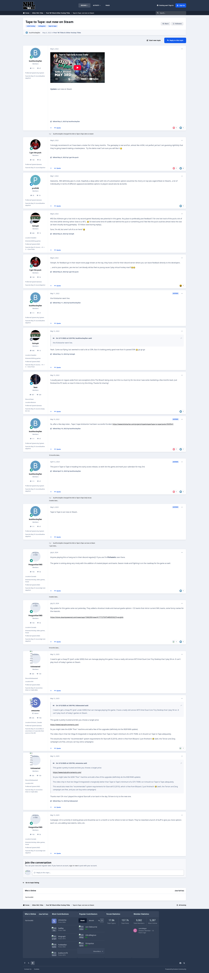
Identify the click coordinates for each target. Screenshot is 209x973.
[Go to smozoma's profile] (35, 702)
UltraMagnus (90, 935)
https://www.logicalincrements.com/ (64, 724)
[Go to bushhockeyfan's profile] (27, 32)
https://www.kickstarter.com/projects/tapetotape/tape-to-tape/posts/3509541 (143, 424)
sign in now (73, 866)
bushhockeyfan (34, 33)
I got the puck (35, 153)
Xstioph (35, 226)
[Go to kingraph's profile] (54, 937)
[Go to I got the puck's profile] (35, 144)
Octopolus (89, 943)
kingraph (62, 936)
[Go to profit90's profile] (35, 180)
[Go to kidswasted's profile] (35, 658)
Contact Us (27, 969)
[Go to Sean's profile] (35, 379)
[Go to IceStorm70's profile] (54, 954)
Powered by (175, 969)
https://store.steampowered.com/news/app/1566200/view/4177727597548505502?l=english (86, 617)
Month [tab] (91, 920)
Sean (35, 387)
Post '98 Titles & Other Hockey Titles (67, 33)
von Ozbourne (91, 927)
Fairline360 (29, 897)
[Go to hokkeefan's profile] (54, 945)
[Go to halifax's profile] (54, 929)
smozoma (35, 710)
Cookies (36, 969)
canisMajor (143, 928)
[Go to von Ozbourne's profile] (81, 928)
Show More (97, 951)
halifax (61, 928)
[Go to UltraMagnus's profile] (81, 936)
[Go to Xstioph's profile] (35, 218)
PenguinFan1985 (35, 564)
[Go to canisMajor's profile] (135, 930)
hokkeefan (62, 944)
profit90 (35, 188)
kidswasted (35, 666)
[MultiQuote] (51, 128)
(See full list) (179, 891)
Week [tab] (82, 920)
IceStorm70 (63, 953)
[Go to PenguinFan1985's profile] (35, 556)
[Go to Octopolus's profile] (81, 944)
